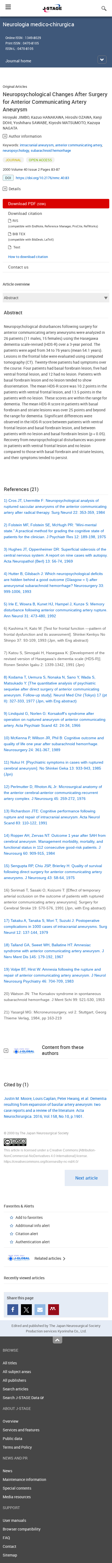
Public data (12, 1438)
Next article (86, 1178)
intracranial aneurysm (37, 145)
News (7, 1470)
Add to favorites (29, 1217)
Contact (9, 1546)
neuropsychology (16, 150)
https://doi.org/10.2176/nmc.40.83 (42, 177)
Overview (10, 1421)
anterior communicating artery (78, 145)
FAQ (6, 1537)
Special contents (17, 1488)
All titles (10, 1362)
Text (16, 247)
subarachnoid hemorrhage (51, 150)
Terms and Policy (17, 1447)
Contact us (18, 267)
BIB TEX (19, 233)
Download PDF (27, 203)
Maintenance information (24, 1479)
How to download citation (28, 256)
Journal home (18, 60)
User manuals (14, 1520)
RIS (15, 220)
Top (57, 1340)
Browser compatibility (22, 1529)
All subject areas (17, 1371)
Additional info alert (32, 1225)
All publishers (14, 1380)
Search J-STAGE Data (21, 1397)
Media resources (17, 1496)
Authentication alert (32, 1241)
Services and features (21, 1429)
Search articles (15, 1388)
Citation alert (26, 1233)
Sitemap (10, 1555)
